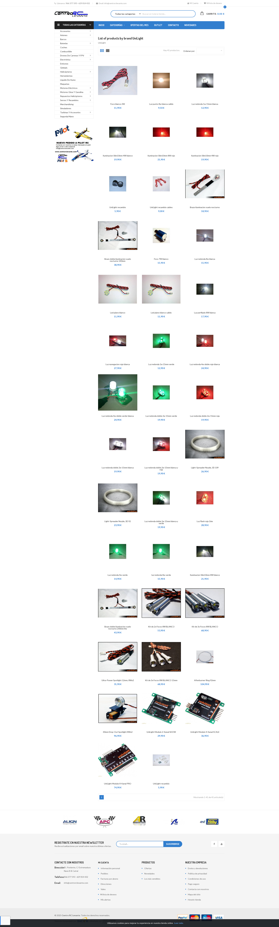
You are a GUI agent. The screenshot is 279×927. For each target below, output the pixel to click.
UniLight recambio (117, 207)
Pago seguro (193, 884)
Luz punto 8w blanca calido (161, 104)
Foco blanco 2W (117, 104)
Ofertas (148, 868)
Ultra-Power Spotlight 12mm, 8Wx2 (118, 680)
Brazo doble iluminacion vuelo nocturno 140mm (117, 260)
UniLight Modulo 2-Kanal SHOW (161, 732)
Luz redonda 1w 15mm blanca (205, 104)
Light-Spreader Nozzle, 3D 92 (117, 521)
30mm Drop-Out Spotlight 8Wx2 (118, 732)
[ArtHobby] (174, 822)
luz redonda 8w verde (161, 575)
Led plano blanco (117, 312)
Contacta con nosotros (198, 889)
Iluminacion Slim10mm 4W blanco (118, 155)
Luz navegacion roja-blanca (118, 364)
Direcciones (106, 884)
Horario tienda (194, 899)
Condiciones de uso (197, 879)
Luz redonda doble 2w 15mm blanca (118, 467)
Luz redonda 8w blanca (205, 259)
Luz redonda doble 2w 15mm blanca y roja (161, 468)
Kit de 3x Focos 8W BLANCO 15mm (161, 680)
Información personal (110, 868)
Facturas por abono (109, 879)
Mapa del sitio (194, 894)
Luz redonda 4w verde (118, 575)
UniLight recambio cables (161, 207)
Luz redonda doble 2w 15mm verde (161, 416)
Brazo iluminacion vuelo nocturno (205, 207)
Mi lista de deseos (214, 3)
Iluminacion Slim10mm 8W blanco (205, 575)
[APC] (70, 822)
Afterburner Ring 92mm (205, 680)
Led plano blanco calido (161, 312)
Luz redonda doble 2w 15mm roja (205, 416)
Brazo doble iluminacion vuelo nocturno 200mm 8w (117, 627)
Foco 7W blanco (161, 259)
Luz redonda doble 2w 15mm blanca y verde (161, 522)
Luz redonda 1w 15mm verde (161, 364)
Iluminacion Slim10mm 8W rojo (161, 155)
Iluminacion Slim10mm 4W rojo (205, 155)
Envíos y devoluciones (198, 868)
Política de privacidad (197, 873)
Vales (103, 889)
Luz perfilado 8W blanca (204, 312)
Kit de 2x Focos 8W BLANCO (161, 626)
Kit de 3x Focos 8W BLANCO (205, 626)
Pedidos (104, 873)
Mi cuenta (103, 862)
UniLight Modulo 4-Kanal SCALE (204, 732)
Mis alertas (106, 899)
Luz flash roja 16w (205, 521)
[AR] (105, 822)
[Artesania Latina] (139, 822)
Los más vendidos (152, 879)
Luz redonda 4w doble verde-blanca (118, 416)
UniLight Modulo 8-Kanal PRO (117, 783)
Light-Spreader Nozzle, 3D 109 (205, 467)
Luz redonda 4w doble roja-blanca (205, 364)
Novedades (149, 873)
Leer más (178, 923)
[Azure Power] (209, 822)
